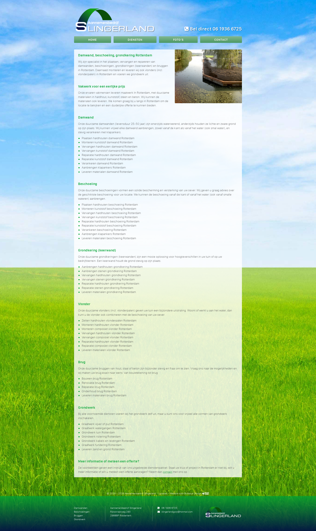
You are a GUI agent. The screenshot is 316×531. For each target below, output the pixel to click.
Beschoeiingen (82, 511)
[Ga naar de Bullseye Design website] (205, 493)
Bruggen (78, 515)
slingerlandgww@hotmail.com (177, 511)
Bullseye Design (192, 493)
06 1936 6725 (169, 507)
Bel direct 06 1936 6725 (215, 28)
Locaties (162, 493)
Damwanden (80, 507)
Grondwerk (79, 519)
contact (167, 472)
